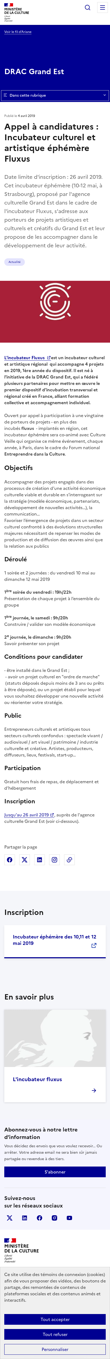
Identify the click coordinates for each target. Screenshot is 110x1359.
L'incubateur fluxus (37, 1079)
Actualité (15, 262)
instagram (54, 1218)
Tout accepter (55, 1319)
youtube (69, 1218)
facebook (39, 1218)
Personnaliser (55, 1349)
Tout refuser (55, 1334)
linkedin (24, 1218)
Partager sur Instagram (54, 859)
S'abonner (55, 1172)
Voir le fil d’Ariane (18, 31)
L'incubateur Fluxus (25, 357)
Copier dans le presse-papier (69, 859)
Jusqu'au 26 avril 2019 (26, 815)
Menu (102, 7)
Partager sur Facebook (9, 859)
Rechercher (87, 7)
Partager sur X (24, 859)
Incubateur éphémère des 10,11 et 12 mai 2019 (54, 940)
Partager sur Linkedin (39, 859)
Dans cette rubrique (28, 95)
